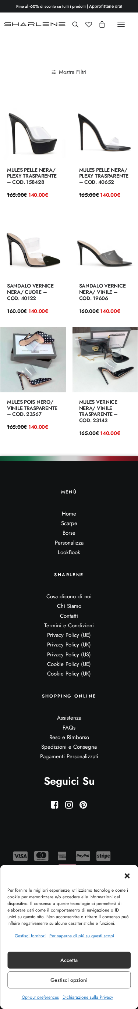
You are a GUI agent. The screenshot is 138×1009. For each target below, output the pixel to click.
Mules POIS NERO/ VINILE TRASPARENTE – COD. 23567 (32, 408)
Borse (69, 533)
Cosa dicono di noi (69, 596)
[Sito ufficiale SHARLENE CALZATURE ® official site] (35, 24)
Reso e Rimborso (69, 737)
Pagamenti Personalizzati (69, 756)
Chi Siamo (69, 606)
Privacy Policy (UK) (69, 645)
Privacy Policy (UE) (69, 635)
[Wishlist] (85, 24)
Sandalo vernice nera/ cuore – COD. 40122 (30, 292)
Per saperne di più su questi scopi (81, 936)
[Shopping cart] (98, 24)
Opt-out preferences (40, 997)
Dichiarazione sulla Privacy (88, 997)
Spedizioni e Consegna (69, 747)
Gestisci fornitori (30, 936)
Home (69, 514)
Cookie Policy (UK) (69, 674)
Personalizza (69, 543)
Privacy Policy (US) (69, 654)
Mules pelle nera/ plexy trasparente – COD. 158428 (31, 176)
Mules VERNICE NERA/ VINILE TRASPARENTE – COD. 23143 (98, 411)
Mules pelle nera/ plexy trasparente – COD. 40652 (103, 176)
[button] (127, 876)
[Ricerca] (72, 24)
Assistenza (69, 718)
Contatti (69, 616)
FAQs (69, 728)
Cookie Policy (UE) (69, 664)
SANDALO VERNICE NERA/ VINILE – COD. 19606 (102, 292)
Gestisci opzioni (69, 980)
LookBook (69, 552)
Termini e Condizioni (69, 625)
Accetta (69, 960)
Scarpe (69, 523)
